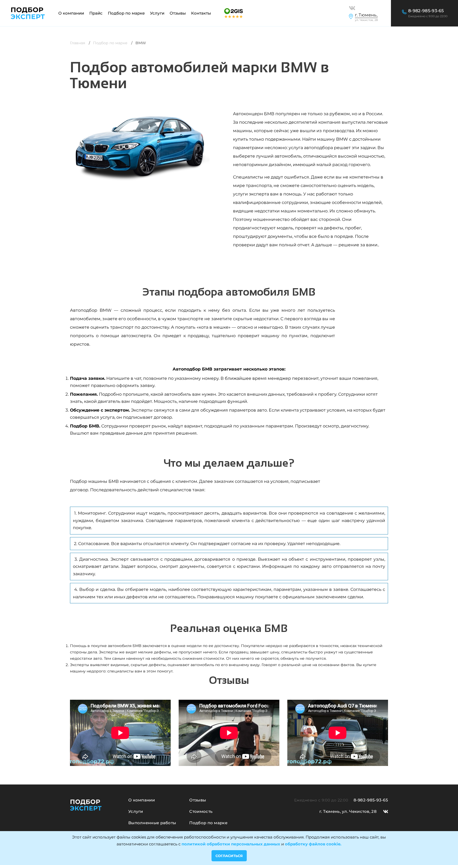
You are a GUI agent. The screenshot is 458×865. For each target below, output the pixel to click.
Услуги (135, 811)
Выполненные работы (152, 823)
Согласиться (229, 856)
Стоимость (201, 811)
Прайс (96, 13)
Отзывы (178, 13)
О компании (71, 13)
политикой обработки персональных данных (231, 843)
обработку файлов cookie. (313, 843)
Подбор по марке (110, 43)
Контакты (201, 13)
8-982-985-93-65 (426, 10)
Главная (77, 43)
